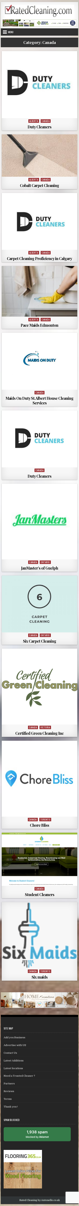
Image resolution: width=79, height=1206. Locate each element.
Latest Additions (14, 1060)
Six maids (40, 977)
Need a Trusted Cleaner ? (19, 1075)
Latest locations (13, 1068)
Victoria (45, 727)
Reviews (9, 1091)
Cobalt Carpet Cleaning (39, 185)
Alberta (33, 121)
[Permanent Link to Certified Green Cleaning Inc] (39, 687)
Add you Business (14, 1037)
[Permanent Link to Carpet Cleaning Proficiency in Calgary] (39, 221)
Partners (9, 1083)
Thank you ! (11, 1106)
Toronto (45, 819)
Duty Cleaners (39, 126)
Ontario (45, 562)
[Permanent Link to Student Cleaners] (39, 859)
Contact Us (10, 1052)
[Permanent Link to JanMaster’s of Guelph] (39, 522)
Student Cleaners (39, 894)
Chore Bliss (39, 825)
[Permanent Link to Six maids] (39, 935)
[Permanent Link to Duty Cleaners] (39, 84)
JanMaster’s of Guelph (39, 568)
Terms (8, 1098)
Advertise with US (15, 1045)
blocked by (41, 1135)
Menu (10, 32)
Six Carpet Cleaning (39, 641)
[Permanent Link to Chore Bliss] (39, 779)
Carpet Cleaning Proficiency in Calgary (39, 258)
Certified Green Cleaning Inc (39, 733)
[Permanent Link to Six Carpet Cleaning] (39, 604)
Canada (46, 121)
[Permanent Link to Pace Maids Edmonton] (39, 291)
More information (40, 113)
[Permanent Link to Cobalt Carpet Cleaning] (39, 155)
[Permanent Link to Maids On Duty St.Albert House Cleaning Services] (39, 361)
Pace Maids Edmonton (39, 325)
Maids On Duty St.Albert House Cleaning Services (39, 400)
